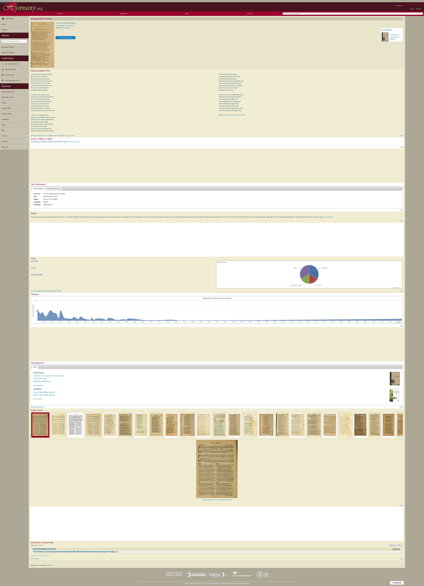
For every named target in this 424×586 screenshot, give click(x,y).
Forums (4, 136)
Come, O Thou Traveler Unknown (44, 392)
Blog (3, 130)
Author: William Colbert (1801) (65, 25)
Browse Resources (8, 92)
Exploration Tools (8, 97)
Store (187, 13)
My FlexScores (10, 69)
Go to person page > (74, 141)
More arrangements (37, 407)
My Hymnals (9, 75)
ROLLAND (34, 261)
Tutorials (5, 141)
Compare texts (52, 135)
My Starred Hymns (11, 64)
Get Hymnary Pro (244, 583)
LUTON (33, 268)
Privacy (198, 583)
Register (418, 9)
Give (236, 583)
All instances (35, 559)
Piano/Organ (387, 30)
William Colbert (48, 199)
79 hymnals (66, 28)
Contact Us (204, 583)
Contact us (50, 565)
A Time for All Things (40, 378)
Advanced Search (8, 47)
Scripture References (54, 189)
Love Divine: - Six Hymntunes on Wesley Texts (48, 376)
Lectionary (5, 119)
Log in (412, 9)
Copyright (192, 583)
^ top (401, 135)
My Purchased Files (12, 80)
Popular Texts (6, 108)
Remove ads (399, 5)
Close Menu (9, 18)
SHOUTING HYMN (36, 275)
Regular (67, 135)
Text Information (38, 189)
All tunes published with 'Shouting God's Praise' (46, 291)
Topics (4, 103)
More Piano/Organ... (38, 385)
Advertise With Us (214, 583)
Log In (4, 24)
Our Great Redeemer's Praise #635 (234, 115)
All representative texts (38, 135)
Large (72, 135)
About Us (5, 147)
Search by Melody (8, 52)
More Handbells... (38, 399)
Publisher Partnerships (227, 583)
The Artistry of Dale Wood (41, 381)
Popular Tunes (7, 114)
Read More (329, 217)
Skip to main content (6, 1)
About (186, 583)
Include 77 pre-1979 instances (40, 555)
